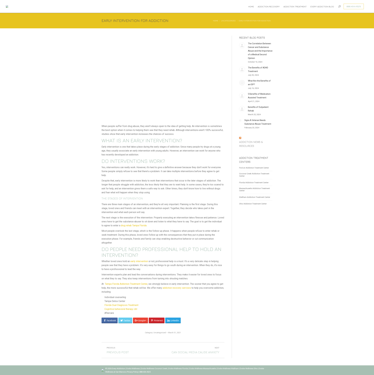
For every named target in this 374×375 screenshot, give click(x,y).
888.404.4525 (145, 372)
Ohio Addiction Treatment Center (253, 204)
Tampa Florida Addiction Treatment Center (126, 284)
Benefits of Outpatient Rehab (258, 109)
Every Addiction (118, 368)
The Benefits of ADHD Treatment (258, 69)
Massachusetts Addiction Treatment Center (254, 189)
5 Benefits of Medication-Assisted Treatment (259, 96)
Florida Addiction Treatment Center (254, 182)
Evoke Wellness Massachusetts (202, 368)
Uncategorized (159, 332)
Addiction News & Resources (251, 143)
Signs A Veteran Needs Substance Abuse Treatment (257, 122)
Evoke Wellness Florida (178, 368)
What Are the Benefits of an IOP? (259, 83)
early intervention (139, 261)
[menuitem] (251, 6)
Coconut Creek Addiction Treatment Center (254, 175)
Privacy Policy (133, 372)
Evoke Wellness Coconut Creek (154, 368)
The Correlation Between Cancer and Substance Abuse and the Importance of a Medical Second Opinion (260, 50)
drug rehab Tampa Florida (134, 225)
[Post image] (242, 45)
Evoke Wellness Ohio (249, 368)
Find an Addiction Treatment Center (254, 168)
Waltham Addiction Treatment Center (254, 197)
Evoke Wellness (133, 368)
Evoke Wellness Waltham (228, 368)
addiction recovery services (177, 287)
